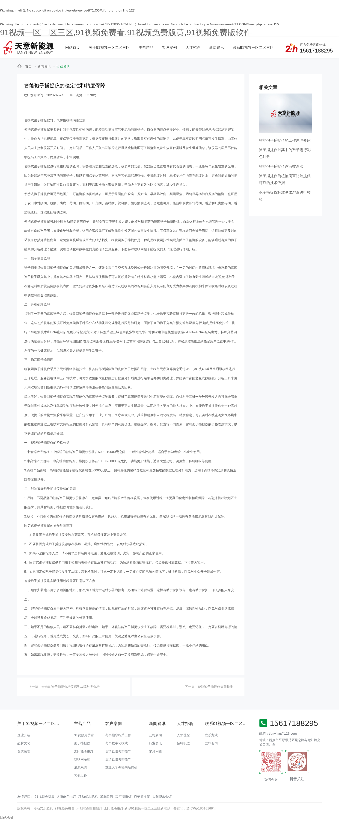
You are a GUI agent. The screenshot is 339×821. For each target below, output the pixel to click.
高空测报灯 (123, 796)
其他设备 (80, 775)
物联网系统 (82, 759)
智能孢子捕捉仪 (35, 581)
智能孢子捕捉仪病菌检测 (215, 687)
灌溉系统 (80, 767)
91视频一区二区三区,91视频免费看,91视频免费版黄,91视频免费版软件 (126, 32)
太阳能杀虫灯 (83, 751)
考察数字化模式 (116, 743)
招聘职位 (183, 743)
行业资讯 (62, 66)
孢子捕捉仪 (82, 743)
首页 (28, 66)
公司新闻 (155, 735)
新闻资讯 (216, 48)
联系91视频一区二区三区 (253, 48)
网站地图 (6, 817)
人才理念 (183, 735)
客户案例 (169, 48)
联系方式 (211, 735)
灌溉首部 (106, 796)
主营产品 (146, 48)
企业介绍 (23, 735)
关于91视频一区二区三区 (109, 48)
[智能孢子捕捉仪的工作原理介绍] (285, 113)
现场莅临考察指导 (118, 751)
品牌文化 (23, 743)
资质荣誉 (23, 751)
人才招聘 (193, 48)
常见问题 (155, 751)
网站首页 (72, 48)
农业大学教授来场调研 (121, 767)
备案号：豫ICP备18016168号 (194, 808)
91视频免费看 (84, 735)
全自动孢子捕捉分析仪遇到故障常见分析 (71, 687)
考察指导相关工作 (118, 735)
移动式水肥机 (88, 796)
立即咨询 (211, 743)
